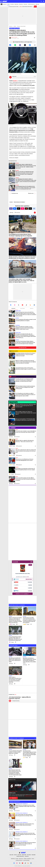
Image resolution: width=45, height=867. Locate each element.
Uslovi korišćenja (26, 860)
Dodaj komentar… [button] (16, 700)
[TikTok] (30, 208)
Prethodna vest (15, 193)
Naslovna (10, 26)
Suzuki (14, 80)
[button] (35, 38)
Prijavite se (14, 797)
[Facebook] (15, 208)
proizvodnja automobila (19, 202)
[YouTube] (26, 208)
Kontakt (16, 858)
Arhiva (33, 858)
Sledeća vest (30, 193)
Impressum (21, 858)
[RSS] (30, 305)
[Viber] (11, 208)
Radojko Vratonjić (14, 37)
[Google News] (34, 208)
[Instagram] (22, 208)
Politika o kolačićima (27, 858)
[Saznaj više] (35, 780)
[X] (18, 208)
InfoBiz (15, 26)
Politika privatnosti (19, 860)
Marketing (13, 858)
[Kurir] (3, 1)
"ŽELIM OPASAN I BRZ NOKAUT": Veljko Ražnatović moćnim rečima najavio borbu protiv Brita (18, 6)
